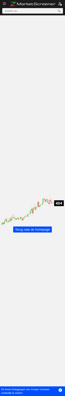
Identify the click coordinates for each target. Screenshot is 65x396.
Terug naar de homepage (32, 229)
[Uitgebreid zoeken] (59, 11)
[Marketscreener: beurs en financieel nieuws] (32, 4)
